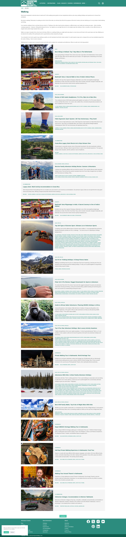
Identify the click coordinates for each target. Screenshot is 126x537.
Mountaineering (58, 241)
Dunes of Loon (74, 62)
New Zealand (62, 392)
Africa (56, 316)
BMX (88, 234)
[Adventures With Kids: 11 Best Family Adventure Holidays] (37, 383)
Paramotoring (94, 241)
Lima (87, 341)
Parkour (63, 242)
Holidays (64, 3)
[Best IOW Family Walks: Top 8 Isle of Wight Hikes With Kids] (37, 408)
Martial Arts (78, 240)
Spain (56, 394)
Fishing (62, 384)
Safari (90, 314)
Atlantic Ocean (80, 388)
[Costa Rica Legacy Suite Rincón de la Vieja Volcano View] (37, 147)
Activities (42, 3)
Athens (78, 340)
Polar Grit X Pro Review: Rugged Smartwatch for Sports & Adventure (76, 282)
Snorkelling (62, 245)
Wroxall (93, 414)
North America (69, 392)
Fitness (64, 106)
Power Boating (68, 242)
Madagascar (75, 316)
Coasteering (90, 236)
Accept (6, 532)
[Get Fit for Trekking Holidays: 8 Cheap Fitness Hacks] (37, 263)
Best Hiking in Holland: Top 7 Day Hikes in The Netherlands (73, 52)
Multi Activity (80, 106)
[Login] (103, 3)
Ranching (84, 242)
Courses (70, 3)
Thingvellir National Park (94, 343)
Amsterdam (57, 62)
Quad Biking (75, 242)
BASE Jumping (84, 234)
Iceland (72, 341)
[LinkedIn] (98, 526)
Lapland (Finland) (85, 390)
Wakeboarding (80, 246)
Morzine (82, 177)
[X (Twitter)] (93, 521)
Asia (61, 86)
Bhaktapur (64, 436)
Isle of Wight (86, 413)
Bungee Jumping (58, 236)
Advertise (67, 523)
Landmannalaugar (81, 341)
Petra (91, 392)
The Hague (98, 62)
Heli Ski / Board (90, 237)
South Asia (73, 364)
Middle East (91, 390)
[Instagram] (98, 521)
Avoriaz (59, 177)
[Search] (99, 3)
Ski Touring (93, 292)
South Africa (69, 318)
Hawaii (96, 389)
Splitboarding (94, 245)
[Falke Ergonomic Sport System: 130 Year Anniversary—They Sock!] (37, 122)
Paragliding (88, 241)
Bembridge (57, 413)
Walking (60, 61)
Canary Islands (66, 389)
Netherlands (85, 62)
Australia (72, 506)
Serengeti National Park (73, 393)
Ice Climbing (82, 238)
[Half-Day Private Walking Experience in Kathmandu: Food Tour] (37, 453)
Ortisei (81, 342)
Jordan (67, 390)
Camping (57, 128)
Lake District (72, 390)
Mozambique (95, 316)
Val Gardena (67, 345)
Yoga (67, 338)
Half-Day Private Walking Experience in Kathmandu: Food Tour (74, 450)
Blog (58, 3)
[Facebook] (88, 521)
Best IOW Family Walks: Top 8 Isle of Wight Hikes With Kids (74, 404)
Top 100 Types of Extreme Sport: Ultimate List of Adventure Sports (76, 225)
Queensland (81, 506)
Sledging (74, 175)
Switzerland (78, 343)
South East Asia (90, 393)
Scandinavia (65, 393)
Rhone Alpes (95, 177)
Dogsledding (65, 237)
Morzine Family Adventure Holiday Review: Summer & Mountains (75, 166)
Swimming (57, 107)
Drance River (64, 177)
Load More (63, 516)
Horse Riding (61, 238)
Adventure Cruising (66, 234)
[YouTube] (103, 521)
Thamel (82, 459)
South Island (97, 393)
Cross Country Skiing (74, 291)
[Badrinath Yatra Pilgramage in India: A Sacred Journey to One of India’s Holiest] (37, 209)
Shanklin (57, 414)
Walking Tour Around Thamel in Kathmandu (68, 473)
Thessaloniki (84, 343)
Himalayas (69, 215)
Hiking (56, 61)
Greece (68, 341)
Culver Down (66, 413)
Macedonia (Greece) (92, 341)
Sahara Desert (62, 318)
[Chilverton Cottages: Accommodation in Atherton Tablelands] (37, 500)
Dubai (75, 389)
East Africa (80, 389)
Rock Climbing (90, 242)
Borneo (60, 389)
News (61, 116)
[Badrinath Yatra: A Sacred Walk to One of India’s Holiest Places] (37, 80)
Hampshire (80, 413)
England (85, 389)
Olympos (77, 342)
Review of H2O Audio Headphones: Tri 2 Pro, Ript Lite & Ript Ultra (75, 97)
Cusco (56, 341)
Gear (59, 94)
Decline (12, 532)
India (68, 86)
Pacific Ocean (86, 392)
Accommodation (58, 140)
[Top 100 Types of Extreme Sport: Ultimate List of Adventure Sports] (37, 236)
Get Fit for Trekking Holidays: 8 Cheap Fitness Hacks (71, 259)
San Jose (97, 342)
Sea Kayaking (87, 292)
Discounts (45, 531)
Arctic (68, 388)
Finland (93, 389)
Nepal (69, 364)
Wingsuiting (61, 247)
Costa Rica (65, 153)
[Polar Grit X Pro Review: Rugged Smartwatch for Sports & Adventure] (37, 287)
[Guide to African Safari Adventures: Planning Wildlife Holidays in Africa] (37, 310)
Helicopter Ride (97, 237)
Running (85, 106)
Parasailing (57, 242)
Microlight (83, 240)
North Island (76, 392)
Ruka (99, 392)
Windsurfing (97, 246)
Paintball (82, 241)
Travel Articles (65, 163)
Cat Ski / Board (80, 236)
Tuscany (64, 394)
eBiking (60, 106)
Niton (94, 413)
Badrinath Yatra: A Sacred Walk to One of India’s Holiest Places (75, 77)
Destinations (51, 3)
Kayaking (66, 240)
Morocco (57, 392)
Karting (60, 175)
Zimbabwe (100, 318)
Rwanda (57, 318)
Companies (45, 530)
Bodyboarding (92, 234)
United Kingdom (69, 394)
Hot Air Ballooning (68, 238)
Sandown (98, 413)
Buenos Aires (84, 340)
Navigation (71, 241)
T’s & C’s (67, 530)
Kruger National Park (67, 316)
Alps (56, 177)
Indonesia (60, 390)
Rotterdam (90, 62)
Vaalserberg (62, 63)
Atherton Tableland (64, 506)
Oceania (81, 392)
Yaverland (97, 414)
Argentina (68, 340)
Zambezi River (91, 318)
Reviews (62, 94)
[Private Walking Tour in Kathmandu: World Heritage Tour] (37, 359)
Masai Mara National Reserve (85, 316)
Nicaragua (72, 342)
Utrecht (57, 63)
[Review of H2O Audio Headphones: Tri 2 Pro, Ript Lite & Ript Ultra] (37, 101)
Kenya (59, 316)
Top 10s (59, 223)
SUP (98, 106)
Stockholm (72, 343)
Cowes (61, 413)
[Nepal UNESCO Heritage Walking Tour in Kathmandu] (37, 430)
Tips (58, 257)
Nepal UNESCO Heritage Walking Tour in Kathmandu (71, 427)
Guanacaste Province (73, 153)
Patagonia (85, 342)
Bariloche (95, 388)
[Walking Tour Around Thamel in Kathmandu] (37, 477)
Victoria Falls (84, 318)
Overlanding (77, 241)
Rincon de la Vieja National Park (95, 153)
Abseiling (59, 234)
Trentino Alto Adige (59, 345)
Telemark (61, 246)
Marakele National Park (64, 342)
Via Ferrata (74, 246)
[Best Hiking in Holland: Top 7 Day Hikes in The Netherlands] (37, 57)
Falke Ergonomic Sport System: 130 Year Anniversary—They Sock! (76, 119)
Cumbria (72, 389)
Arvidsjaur (74, 340)
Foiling (73, 237)
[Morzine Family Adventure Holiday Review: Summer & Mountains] (37, 170)
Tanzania (75, 318)
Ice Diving (87, 238)
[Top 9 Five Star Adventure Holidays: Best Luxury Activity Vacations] (37, 335)
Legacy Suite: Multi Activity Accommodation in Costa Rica (41, 186)
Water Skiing (91, 246)
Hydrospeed (76, 238)
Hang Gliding (83, 237)
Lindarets (77, 177)
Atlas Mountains (88, 388)
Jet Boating (92, 238)
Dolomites (60, 341)
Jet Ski (96, 238)
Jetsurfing (57, 240)
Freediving (77, 237)
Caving (85, 236)
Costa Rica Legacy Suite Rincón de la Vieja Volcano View (73, 143)
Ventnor (88, 414)
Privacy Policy (68, 531)
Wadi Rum (82, 394)
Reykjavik (93, 342)
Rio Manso (95, 392)
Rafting (70, 175)
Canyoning (73, 236)
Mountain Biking (73, 106)
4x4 (55, 234)
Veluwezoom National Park (72, 63)
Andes (59, 388)
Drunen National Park (66, 62)
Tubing (69, 246)
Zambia (95, 318)
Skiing (88, 106)
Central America (59, 153)
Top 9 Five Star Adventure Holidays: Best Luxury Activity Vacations (76, 328)
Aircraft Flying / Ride (75, 234)
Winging (56, 247)
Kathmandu (64, 364)
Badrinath (64, 86)
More (83, 3)
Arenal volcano (62, 340)
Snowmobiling (81, 245)
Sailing (99, 242)
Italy (76, 341)
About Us (67, 525)
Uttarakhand (73, 86)
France (73, 177)
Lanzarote (77, 390)
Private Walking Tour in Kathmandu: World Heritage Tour (73, 355)
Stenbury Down (67, 414)
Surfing (57, 246)
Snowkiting (75, 245)
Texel (95, 62)
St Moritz (67, 343)
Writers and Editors (69, 526)
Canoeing (69, 236)
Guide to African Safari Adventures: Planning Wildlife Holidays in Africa (77, 305)
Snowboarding (94, 106)
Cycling (57, 106)
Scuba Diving (68, 385)
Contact (66, 528)
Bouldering (99, 234)
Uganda (79, 318)
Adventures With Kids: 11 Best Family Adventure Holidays (73, 375)
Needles (91, 413)
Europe (79, 62)
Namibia (99, 316)
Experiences (77, 3)
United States (77, 394)
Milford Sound (98, 390)
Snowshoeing (88, 245)
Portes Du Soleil (88, 177)
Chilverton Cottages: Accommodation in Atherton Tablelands (74, 497)
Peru (89, 342)
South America (61, 343)
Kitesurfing (71, 240)
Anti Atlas (64, 388)
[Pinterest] (93, 526)
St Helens (62, 414)
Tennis (87, 293)
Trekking (62, 107)
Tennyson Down (75, 414)
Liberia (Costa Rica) (83, 153)
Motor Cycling (89, 240)
